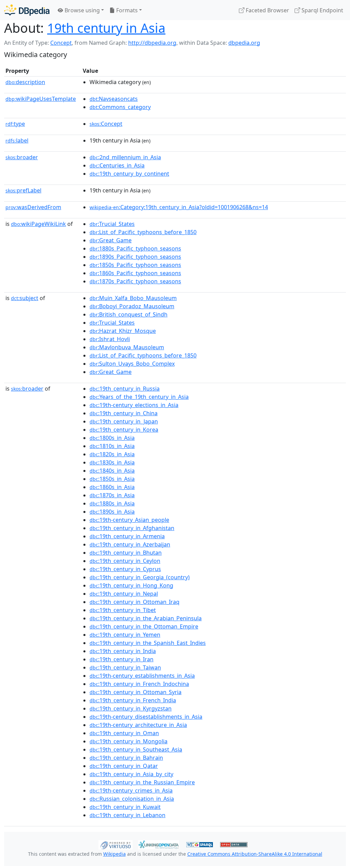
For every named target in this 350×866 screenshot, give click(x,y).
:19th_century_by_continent (129, 173)
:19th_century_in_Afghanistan (132, 528)
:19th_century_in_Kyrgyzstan (131, 708)
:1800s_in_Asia (112, 438)
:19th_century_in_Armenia (127, 536)
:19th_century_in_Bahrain (126, 757)
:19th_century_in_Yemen (125, 634)
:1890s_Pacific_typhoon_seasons (135, 256)
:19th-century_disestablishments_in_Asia (146, 716)
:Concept (106, 123)
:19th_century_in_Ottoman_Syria (135, 692)
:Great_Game (111, 240)
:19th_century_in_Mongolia (128, 741)
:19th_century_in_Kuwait (125, 807)
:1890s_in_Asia (112, 511)
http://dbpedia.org (152, 42)
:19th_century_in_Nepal (124, 593)
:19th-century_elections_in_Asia (134, 405)
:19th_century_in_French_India (133, 700)
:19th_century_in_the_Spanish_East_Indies (148, 643)
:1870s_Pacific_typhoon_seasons (135, 281)
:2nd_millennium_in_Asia (125, 157)
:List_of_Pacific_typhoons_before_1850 (143, 232)
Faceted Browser (266, 10)
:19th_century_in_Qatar (124, 766)
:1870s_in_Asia (112, 495)
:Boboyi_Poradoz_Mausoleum (132, 306)
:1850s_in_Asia (112, 479)
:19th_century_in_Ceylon (125, 561)
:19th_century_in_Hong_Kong (131, 585)
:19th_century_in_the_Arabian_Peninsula (146, 618)
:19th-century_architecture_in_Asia (138, 725)
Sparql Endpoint (321, 10)
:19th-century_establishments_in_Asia (142, 675)
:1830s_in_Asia (112, 462)
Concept (61, 42)
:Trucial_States (112, 224)
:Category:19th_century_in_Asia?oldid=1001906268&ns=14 (179, 207)
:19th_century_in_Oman (124, 733)
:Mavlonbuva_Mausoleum (127, 347)
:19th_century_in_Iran (121, 659)
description (25, 82)
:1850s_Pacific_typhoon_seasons (135, 265)
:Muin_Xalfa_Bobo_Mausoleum (133, 298)
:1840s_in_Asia (112, 470)
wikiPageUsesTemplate (40, 99)
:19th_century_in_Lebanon (127, 815)
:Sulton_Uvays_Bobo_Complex (132, 363)
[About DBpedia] (27, 10)
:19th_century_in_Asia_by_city (131, 774)
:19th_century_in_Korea (124, 429)
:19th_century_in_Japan (124, 421)
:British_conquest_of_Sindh (128, 314)
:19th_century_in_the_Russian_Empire (142, 782)
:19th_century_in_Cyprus (125, 569)
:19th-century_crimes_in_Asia (131, 790)
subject (24, 298)
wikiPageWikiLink (38, 224)
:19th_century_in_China (124, 413)
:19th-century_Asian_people (129, 520)
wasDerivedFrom (33, 207)
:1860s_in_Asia (112, 487)
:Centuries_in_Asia (117, 165)
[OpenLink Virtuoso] (115, 844)
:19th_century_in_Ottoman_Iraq (134, 602)
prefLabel (23, 190)
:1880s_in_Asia (112, 503)
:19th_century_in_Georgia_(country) (140, 577)
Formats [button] (126, 10)
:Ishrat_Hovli (110, 339)
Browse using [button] (81, 10)
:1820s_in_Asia (112, 454)
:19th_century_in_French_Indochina (139, 684)
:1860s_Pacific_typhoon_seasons (135, 273)
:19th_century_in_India (123, 651)
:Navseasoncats (114, 99)
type (15, 123)
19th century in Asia (106, 28)
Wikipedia (114, 854)
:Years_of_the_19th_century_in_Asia (139, 397)
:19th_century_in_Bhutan (126, 552)
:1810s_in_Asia (112, 446)
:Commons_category (120, 107)
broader (21, 157)
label (16, 140)
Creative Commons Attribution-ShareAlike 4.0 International (254, 854)
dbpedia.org (244, 42)
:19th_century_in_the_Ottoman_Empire (144, 626)
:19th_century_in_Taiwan (125, 667)
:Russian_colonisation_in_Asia (132, 798)
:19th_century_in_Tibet (123, 610)
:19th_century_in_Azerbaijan (130, 544)
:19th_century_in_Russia (125, 388)
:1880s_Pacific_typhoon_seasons (135, 248)
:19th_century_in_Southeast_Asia (136, 749)
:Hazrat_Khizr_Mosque (123, 331)
